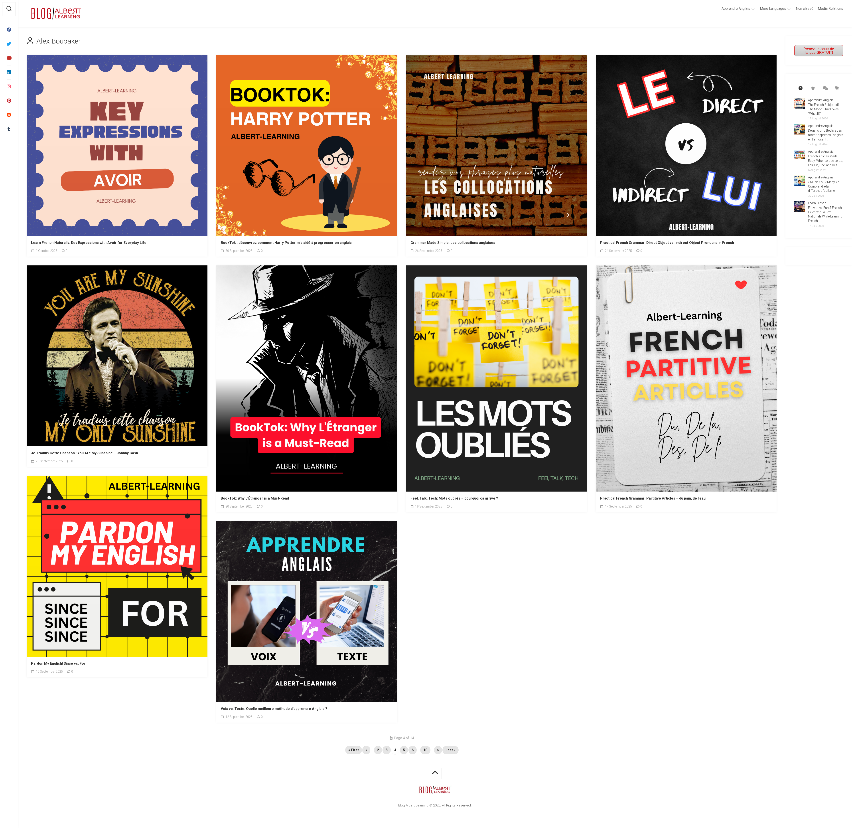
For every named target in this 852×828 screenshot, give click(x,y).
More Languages (773, 8)
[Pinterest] (8, 101)
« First (353, 750)
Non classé (804, 8)
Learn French (817, 203)
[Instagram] (8, 86)
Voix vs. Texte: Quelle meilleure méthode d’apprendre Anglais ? (274, 709)
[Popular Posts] (813, 88)
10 (425, 750)
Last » (451, 750)
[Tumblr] (8, 129)
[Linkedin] (8, 72)
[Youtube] (8, 58)
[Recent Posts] (800, 88)
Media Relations (830, 8)
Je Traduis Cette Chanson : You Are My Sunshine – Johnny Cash (84, 453)
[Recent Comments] (825, 88)
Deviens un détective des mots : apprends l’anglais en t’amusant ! (825, 135)
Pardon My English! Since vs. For (58, 663)
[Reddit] (8, 115)
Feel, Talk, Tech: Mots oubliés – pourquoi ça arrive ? (454, 498)
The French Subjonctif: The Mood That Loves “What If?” (824, 109)
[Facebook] (8, 30)
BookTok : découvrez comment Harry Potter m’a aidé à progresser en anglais (286, 243)
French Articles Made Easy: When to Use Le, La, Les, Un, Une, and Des (825, 160)
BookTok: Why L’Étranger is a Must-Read (255, 498)
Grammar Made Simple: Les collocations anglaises (452, 243)
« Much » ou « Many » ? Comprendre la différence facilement (823, 186)
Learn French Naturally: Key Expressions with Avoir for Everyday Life (88, 243)
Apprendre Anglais (736, 8)
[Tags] (837, 88)
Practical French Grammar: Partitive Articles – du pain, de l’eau (653, 498)
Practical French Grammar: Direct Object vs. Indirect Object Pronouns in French (667, 243)
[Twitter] (8, 44)
